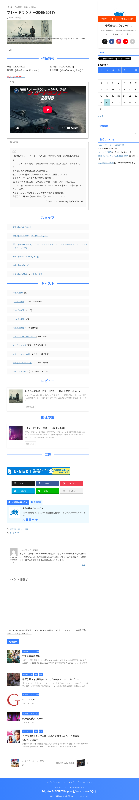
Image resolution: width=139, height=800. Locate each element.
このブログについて (53, 782)
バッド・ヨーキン (66, 244)
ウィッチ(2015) (105, 152)
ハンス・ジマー (37, 274)
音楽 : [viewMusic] (21, 274)
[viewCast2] (18, 301)
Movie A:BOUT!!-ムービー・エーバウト (69, 791)
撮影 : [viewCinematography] (26, 256)
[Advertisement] (118, 184)
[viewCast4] (18, 319)
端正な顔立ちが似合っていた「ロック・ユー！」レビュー (50, 679)
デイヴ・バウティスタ (22, 362)
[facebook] (27, 520)
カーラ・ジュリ (19, 345)
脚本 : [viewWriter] (21, 236)
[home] (36, 520)
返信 (83, 565)
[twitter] (24, 520)
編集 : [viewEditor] (21, 265)
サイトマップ (69, 782)
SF (11, 533)
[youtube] (33, 520)
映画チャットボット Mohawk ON (117, 19)
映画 (26, 529)
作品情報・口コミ (16, 529)
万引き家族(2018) (31, 656)
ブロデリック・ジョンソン (45, 244)
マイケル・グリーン (39, 236)
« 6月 (101, 116)
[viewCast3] (18, 310)
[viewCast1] (18, 293)
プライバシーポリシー (85, 782)
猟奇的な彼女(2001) (32, 718)
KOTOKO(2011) (30, 699)
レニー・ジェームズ (21, 354)
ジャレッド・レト (20, 371)
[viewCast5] (18, 328)
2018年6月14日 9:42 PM (29, 550)
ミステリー (17, 533)
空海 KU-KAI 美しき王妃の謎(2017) (113, 156)
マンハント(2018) (106, 162)
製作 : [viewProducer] (22, 244)
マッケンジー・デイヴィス (24, 336)
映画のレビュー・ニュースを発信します (69, 787)
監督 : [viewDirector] (22, 227)
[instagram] (30, 520)
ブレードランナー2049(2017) (111, 145)
